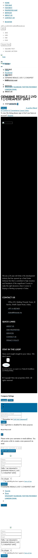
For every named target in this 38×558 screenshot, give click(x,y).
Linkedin (8, 89)
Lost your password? (20, 419)
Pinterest (33, 87)
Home (7, 3)
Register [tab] (8, 407)
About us (8, 15)
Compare (4, 400)
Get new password (8, 451)
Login (4, 422)
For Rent (8, 8)
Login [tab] (7, 404)
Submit (4, 484)
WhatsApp (9, 87)
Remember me (8, 419)
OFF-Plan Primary (20, 108)
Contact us (10, 18)
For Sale (8, 5)
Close (10, 400)
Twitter (25, 87)
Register (8, 22)
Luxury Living (24, 110)
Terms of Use (28, 481)
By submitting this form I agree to (18, 481)
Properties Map (11, 10)
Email (14, 89)
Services (8, 13)
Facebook (17, 87)
